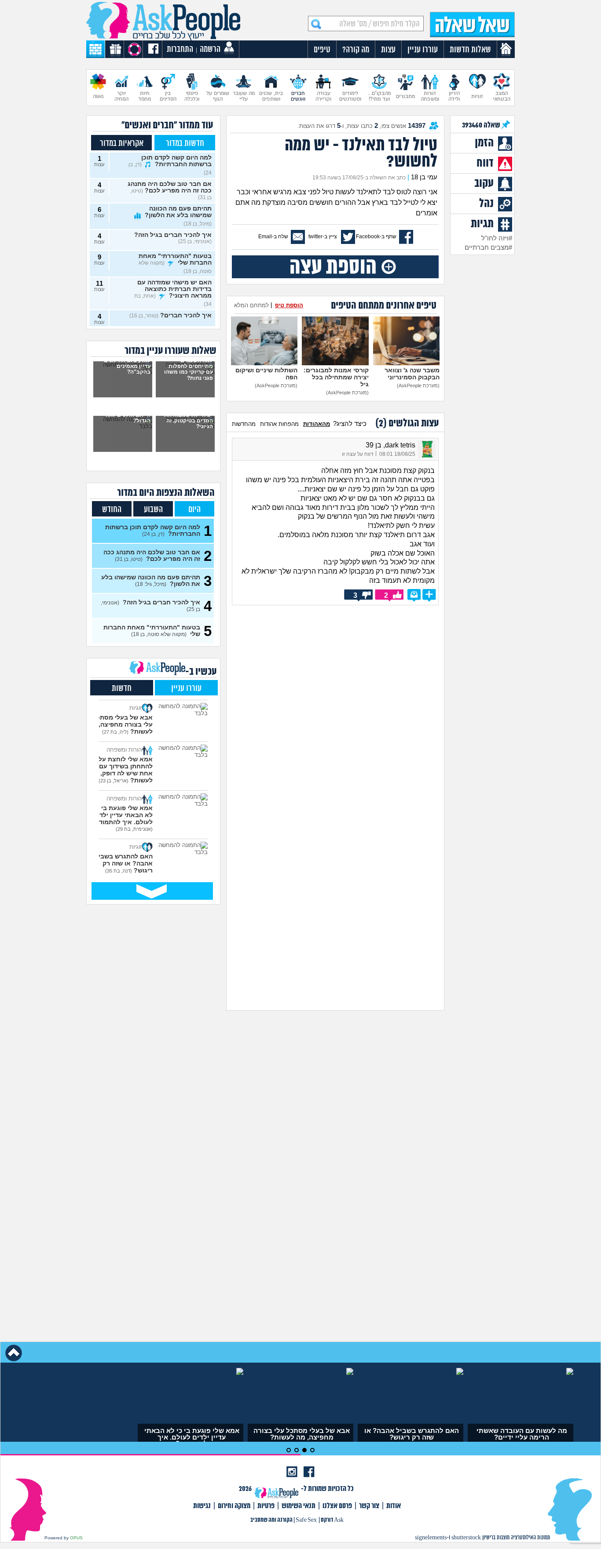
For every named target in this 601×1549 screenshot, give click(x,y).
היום (194, 510)
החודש (111, 510)
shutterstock (466, 1537)
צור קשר (369, 1506)
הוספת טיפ (289, 305)
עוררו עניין (186, 689)
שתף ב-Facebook (376, 236)
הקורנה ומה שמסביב (271, 1520)
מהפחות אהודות (279, 424)
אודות (393, 1506)
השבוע (153, 510)
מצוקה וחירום (234, 1506)
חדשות (122, 689)
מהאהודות (316, 424)
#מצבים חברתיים (488, 247)
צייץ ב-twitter (322, 236)
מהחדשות (244, 424)
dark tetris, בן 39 (390, 445)
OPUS (76, 1537)
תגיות (482, 224)
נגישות (202, 1506)
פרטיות (266, 1506)
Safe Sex (306, 1520)
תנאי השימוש (298, 1506)
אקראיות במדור (121, 143)
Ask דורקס (332, 1520)
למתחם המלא (251, 305)
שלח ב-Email (273, 236)
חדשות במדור (185, 143)
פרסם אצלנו (337, 1506)
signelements (431, 1537)
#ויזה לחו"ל (496, 238)
